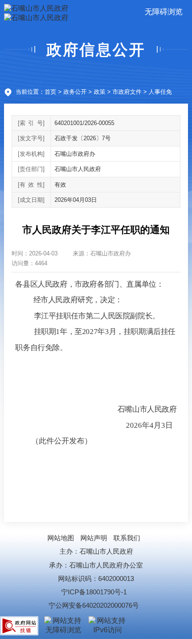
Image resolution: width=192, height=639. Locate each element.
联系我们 (126, 538)
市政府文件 (127, 91)
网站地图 (60, 538)
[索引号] (31, 123)
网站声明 (93, 538)
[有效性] (31, 184)
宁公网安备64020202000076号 (94, 605)
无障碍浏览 (164, 11)
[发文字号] (31, 138)
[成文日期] (31, 199)
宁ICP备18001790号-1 (94, 592)
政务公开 (75, 91)
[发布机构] (31, 153)
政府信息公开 (96, 49)
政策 (99, 91)
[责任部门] (31, 169)
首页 (50, 91)
